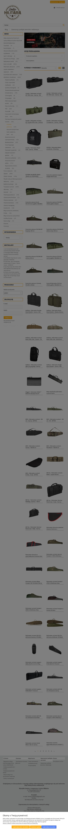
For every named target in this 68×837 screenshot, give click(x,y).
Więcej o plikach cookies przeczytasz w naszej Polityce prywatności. (20, 823)
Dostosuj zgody (35, 827)
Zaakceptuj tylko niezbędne (21, 827)
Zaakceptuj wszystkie (49, 827)
